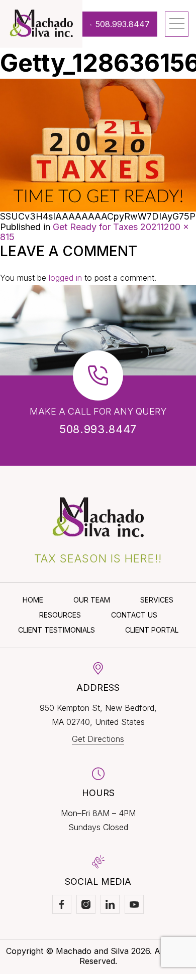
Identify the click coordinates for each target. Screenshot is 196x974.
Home (33, 600)
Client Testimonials (56, 630)
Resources (60, 615)
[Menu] (176, 24)
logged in (65, 278)
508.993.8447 (122, 24)
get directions (98, 739)
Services (156, 600)
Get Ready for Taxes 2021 (106, 227)
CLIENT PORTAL (151, 630)
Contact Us (134, 615)
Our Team (91, 600)
